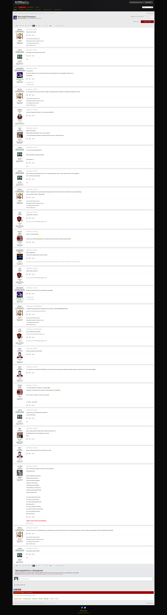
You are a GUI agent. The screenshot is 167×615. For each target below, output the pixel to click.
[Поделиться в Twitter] (14, 590)
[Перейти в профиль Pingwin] (20, 116)
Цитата (33, 35)
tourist (20, 50)
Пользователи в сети (47, 9)
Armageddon (19, 250)
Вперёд (50, 25)
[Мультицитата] (30, 35)
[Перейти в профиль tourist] (20, 57)
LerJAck (19, 466)
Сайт (15, 7)
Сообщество (22, 7)
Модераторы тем (29, 9)
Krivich (20, 231)
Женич (20, 29)
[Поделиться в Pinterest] (20, 590)
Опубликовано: (31, 29)
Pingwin (20, 109)
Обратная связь (83, 610)
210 (39, 25)
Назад (17, 25)
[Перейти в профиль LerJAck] (20, 473)
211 (41, 25)
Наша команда (38, 9)
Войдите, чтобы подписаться (138, 16)
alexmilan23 (19, 68)
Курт (19, 128)
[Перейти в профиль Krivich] (20, 238)
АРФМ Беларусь (37, 18)
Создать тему (136, 21)
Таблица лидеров (57, 9)
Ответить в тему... (25, 578)
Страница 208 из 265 (59, 25)
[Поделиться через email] (18, 590)
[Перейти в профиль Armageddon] (20, 257)
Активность (31, 7)
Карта (37, 7)
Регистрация (148, 2)
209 (36, 25)
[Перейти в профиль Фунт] (20, 355)
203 (20, 25)
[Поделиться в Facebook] (16, 590)
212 (44, 25)
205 (25, 25)
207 (31, 25)
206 (28, 25)
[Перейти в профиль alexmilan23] (15, 17)
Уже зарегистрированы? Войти (136, 2)
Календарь (21, 9)
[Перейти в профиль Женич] (20, 36)
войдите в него (61, 572)
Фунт (19, 348)
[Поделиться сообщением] (152, 29)
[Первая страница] (14, 26)
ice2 (20, 212)
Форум (15, 9)
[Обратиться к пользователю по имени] (27, 35)
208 (33, 25)
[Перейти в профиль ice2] (20, 219)
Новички (56, 598)
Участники (52, 598)
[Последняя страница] (54, 26)
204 (23, 25)
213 (47, 25)
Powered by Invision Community (83, 613)
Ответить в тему (147, 21)
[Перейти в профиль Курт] (20, 135)
